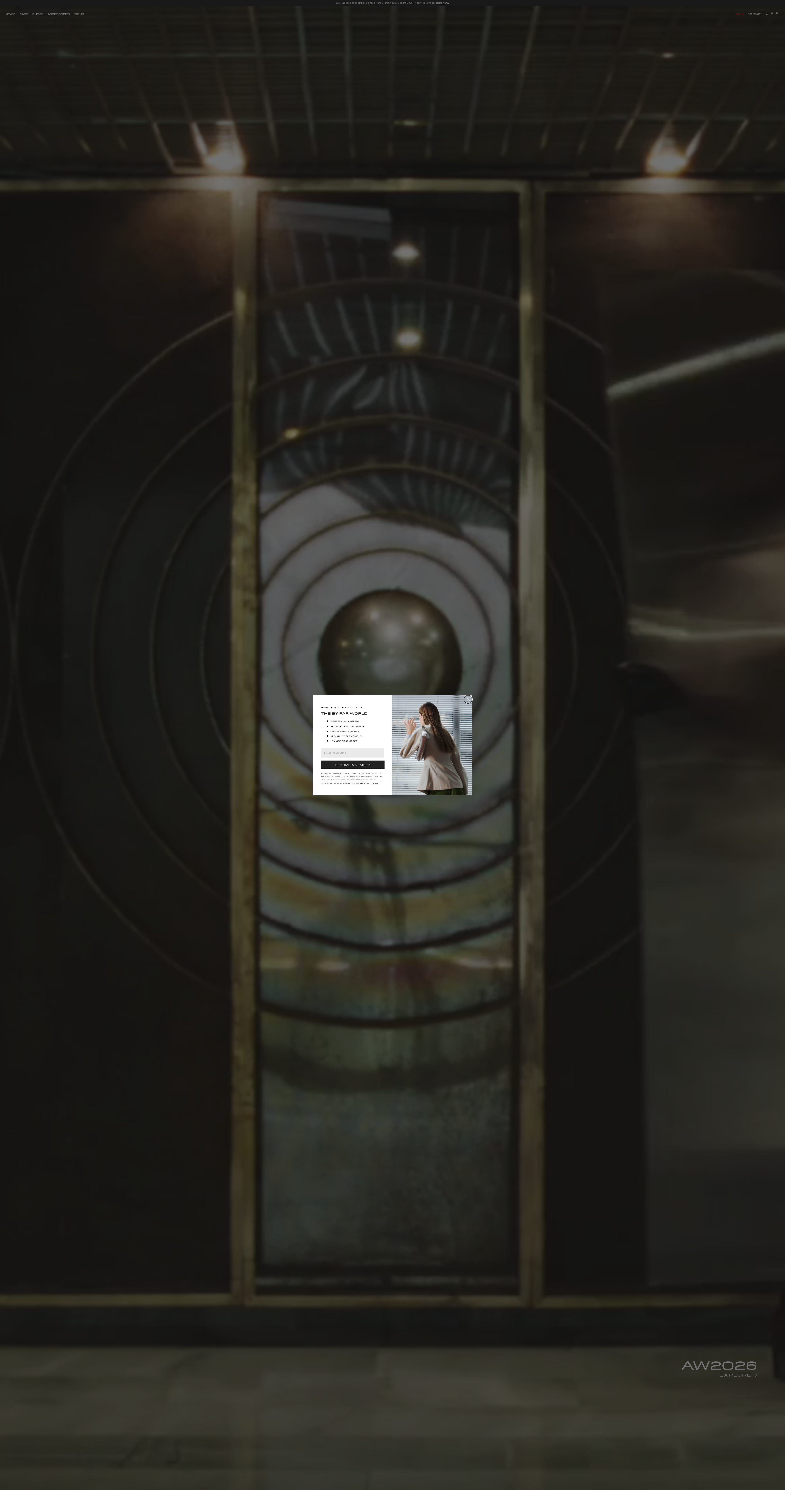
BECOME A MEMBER (352, 764)
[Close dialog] (468, 699)
